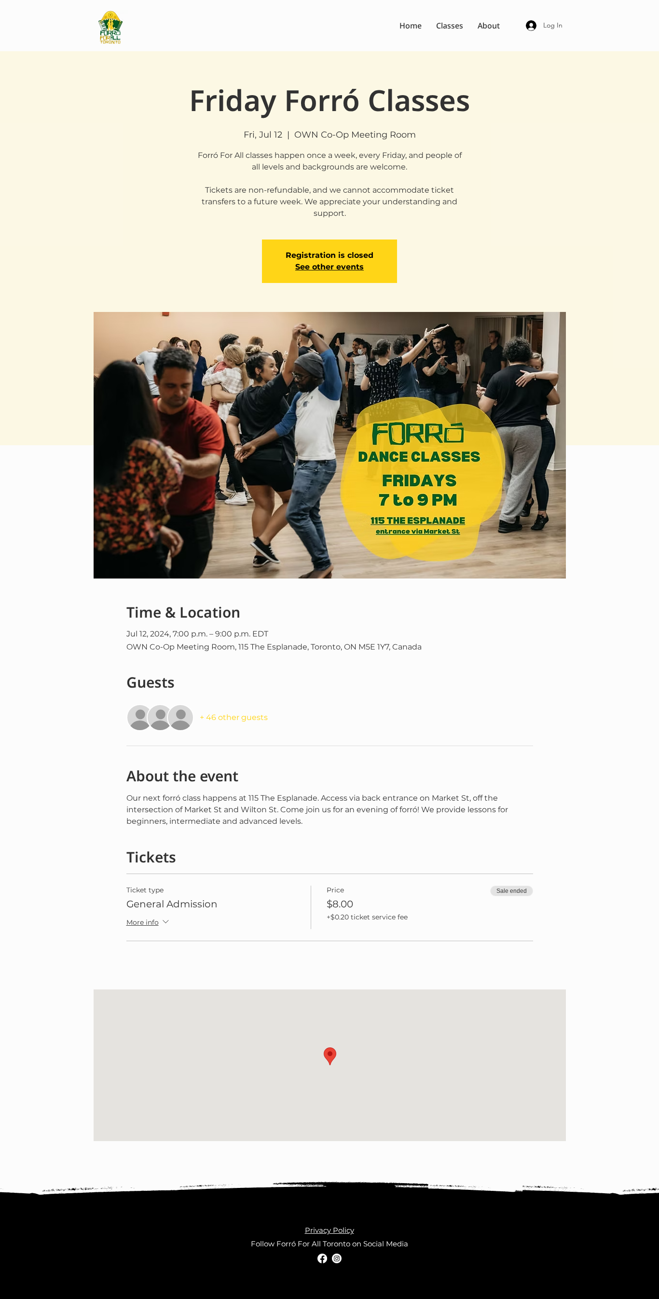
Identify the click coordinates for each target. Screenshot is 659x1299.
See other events (329, 266)
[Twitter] (337, 1258)
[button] (449, 25)
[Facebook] (322, 1258)
